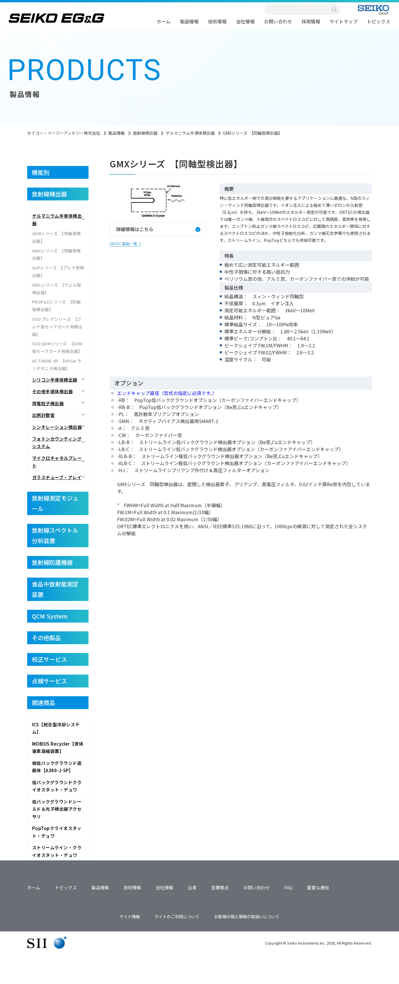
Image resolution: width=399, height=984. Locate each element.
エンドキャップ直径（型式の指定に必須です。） (167, 392)
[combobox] (299, 9)
